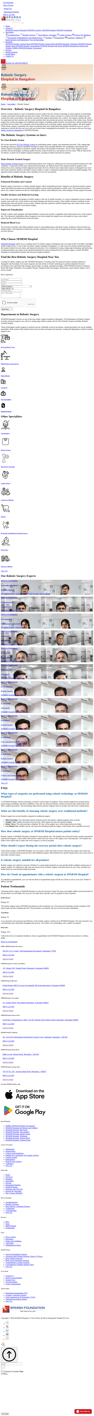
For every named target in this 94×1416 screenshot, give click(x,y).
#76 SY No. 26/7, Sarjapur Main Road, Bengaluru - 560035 (24, 1072)
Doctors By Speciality (13, 1191)
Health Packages (12, 52)
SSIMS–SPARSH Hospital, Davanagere (27, 48)
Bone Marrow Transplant (47, 35)
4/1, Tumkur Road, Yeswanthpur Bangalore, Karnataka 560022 (25, 1003)
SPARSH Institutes (49, 30)
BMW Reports (11, 1226)
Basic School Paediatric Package (17, 1260)
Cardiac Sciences (65, 35)
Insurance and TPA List (14, 1189)
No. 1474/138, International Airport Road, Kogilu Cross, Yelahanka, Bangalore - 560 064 (35, 1037)
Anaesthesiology (14, 35)
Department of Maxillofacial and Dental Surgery (25, 38)
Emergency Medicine (75, 38)
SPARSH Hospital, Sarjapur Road (18, 44)
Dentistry (49, 38)
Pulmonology (10, 1159)
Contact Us (10, 56)
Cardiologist (10, 1208)
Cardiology (10, 1164)
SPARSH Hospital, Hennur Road (43, 44)
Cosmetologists (11, 1211)
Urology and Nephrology (15, 1153)
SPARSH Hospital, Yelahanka (66, 44)
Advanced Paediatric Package (16, 1254)
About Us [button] (9, 28)
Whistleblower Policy (13, 1245)
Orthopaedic (10, 1149)
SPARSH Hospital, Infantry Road (18, 1134)
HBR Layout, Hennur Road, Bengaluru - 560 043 (21, 1054)
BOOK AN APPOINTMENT (17, 63)
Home (8, 26)
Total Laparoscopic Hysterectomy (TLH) (20, 1297)
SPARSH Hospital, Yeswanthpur (28, 46)
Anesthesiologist (11, 1202)
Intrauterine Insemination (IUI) (17, 1293)
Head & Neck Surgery (14, 1161)
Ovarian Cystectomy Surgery (16, 1295)
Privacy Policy (11, 1237)
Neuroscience (10, 1151)
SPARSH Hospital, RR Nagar (51, 46)
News (8, 1224)
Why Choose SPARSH (14, 1193)
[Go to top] (9, 1355)
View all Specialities (36, 40)
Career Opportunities (13, 1284)
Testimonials (10, 1228)
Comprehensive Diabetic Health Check (20, 1265)
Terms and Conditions (13, 1241)
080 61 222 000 (8, 955)
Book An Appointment (9, 581)
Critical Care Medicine (82, 35)
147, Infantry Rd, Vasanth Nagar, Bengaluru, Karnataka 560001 (26, 968)
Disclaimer (9, 1239)
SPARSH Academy (34, 30)
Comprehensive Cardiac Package (17, 1263)
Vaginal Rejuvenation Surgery (16, 1299)
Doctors (8, 50)
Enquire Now (10, 1280)
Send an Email (8, 959)
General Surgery (11, 1157)
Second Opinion (11, 1282)
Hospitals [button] (9, 42)
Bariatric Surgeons (12, 1204)
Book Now (6, 309)
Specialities (11, 104)
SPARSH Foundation (64, 30)
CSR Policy (10, 1243)
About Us (9, 1177)
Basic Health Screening (14, 1258)
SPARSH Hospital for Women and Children (21, 1128)
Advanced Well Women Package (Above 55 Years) (24, 1256)
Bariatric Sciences (29, 35)
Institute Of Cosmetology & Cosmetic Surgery (22, 1155)
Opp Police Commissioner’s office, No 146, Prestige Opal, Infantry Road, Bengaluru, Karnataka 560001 (40, 1020)
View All (4, 571)
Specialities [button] (10, 32)
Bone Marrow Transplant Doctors (18, 1206)
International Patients (13, 1185)
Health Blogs (10, 54)
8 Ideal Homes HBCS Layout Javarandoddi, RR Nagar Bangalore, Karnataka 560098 (34, 985)
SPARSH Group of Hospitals (16, 30)
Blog (7, 1222)
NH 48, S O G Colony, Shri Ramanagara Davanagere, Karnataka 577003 (29, 951)
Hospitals (9, 1179)
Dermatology (59, 38)
